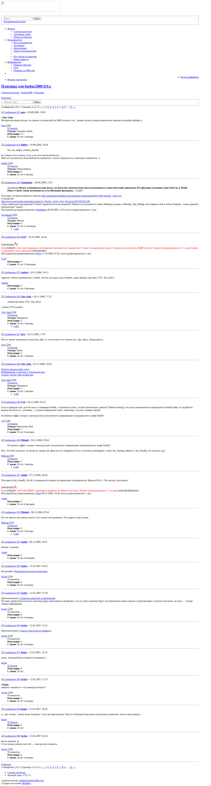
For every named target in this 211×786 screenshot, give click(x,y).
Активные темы (22, 34)
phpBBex (26, 783)
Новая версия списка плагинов (31, 571)
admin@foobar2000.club (31, 780)
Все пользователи (23, 42)
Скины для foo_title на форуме (17, 375)
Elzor (38, 253)
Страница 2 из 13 (30, 107)
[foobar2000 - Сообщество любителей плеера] (30, 10)
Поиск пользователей (25, 51)
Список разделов (23, 31)
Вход (196, 77)
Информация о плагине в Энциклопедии (23, 372)
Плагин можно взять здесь (15, 369)
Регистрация (187, 77)
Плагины (39, 92)
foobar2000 (26, 92)
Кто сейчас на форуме (25, 56)
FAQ (16, 67)
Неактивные (20, 48)
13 (71, 107)
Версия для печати (17, 79)
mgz (23, 112)
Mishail (25, 440)
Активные (19, 45)
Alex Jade (26, 296)
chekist (24, 272)
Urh (23, 402)
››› (74, 107)
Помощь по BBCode (24, 70)
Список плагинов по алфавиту (35, 630)
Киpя (24, 652)
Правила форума (22, 65)
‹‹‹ (42, 107)
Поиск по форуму (23, 37)
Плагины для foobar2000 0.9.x (26, 86)
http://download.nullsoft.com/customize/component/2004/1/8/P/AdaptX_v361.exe (81, 195)
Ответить (6, 98)
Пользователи (14, 40)
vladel (24, 475)
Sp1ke (24, 566)
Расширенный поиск (15, 21)
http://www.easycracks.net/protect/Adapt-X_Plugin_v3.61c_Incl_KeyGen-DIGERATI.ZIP (45, 201)
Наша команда (21, 59)
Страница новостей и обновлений (37, 598)
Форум (11, 28)
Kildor (24, 144)
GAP (23, 237)
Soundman (26, 182)
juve (23, 334)
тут (162, 450)
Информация (14, 62)
